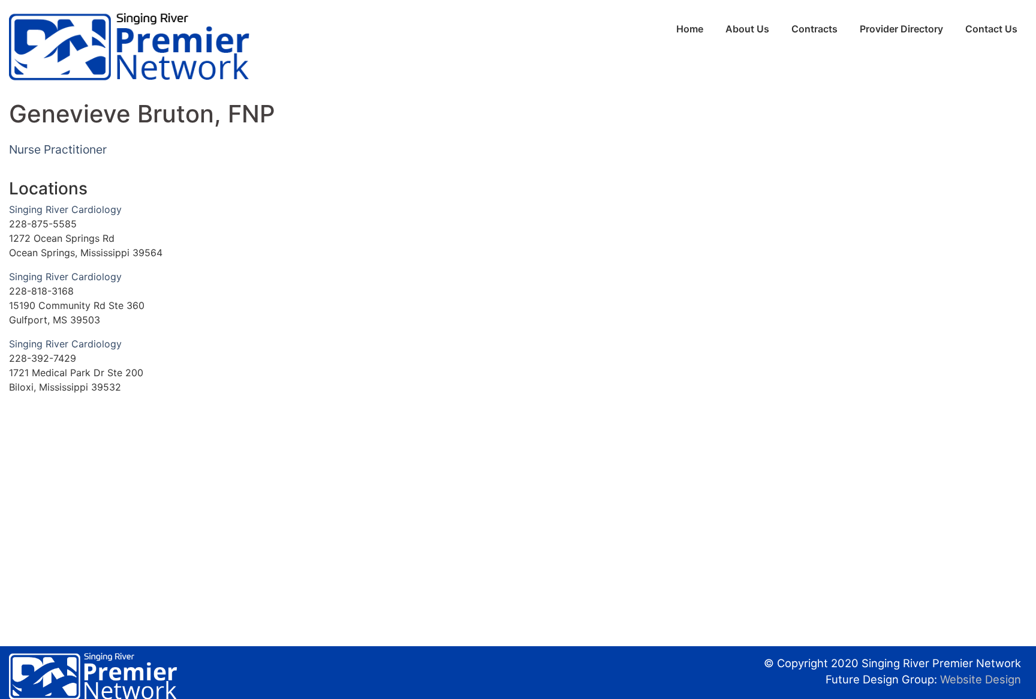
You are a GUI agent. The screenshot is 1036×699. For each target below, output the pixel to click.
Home (689, 29)
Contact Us (991, 29)
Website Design (980, 679)
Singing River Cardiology (65, 209)
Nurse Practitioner (58, 149)
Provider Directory (901, 29)
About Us (747, 29)
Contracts (814, 29)
